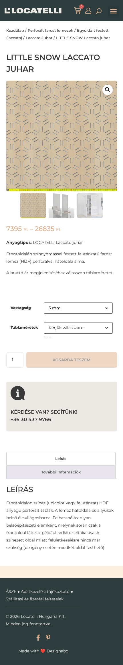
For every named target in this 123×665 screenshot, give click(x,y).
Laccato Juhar (39, 37)
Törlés (48, 337)
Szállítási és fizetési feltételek (35, 599)
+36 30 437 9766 (31, 419)
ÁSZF (11, 591)
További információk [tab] (61, 472)
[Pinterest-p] (48, 638)
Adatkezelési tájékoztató (45, 591)
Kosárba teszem (71, 360)
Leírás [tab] (60, 458)
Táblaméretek (24, 327)
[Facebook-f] (38, 638)
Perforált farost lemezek (50, 30)
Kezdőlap (15, 30)
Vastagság (21, 308)
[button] (113, 11)
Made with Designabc (43, 651)
